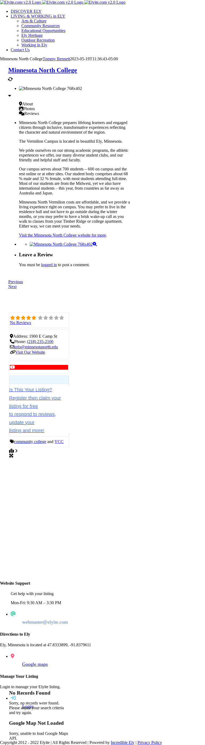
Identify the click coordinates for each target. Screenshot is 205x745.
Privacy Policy (149, 742)
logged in (49, 264)
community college (30, 441)
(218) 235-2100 (40, 341)
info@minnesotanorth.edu (36, 347)
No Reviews (20, 322)
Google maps (35, 664)
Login (28, 706)
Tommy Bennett (56, 59)
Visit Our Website (30, 352)
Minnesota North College (42, 70)
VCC (59, 441)
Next (12, 286)
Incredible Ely (123, 742)
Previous (15, 282)
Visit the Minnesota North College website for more (62, 235)
